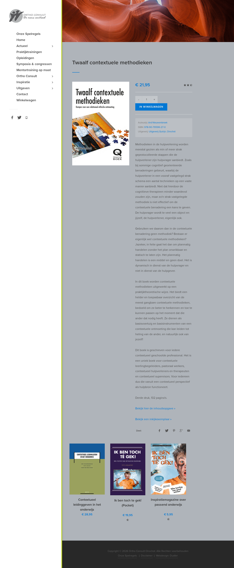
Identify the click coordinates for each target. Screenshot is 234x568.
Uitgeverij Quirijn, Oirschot (162, 131)
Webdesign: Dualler (167, 555)
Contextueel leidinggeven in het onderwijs (87, 505)
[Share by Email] (188, 431)
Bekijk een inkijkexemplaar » (153, 419)
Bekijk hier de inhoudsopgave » (155, 408)
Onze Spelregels (127, 555)
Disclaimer (147, 555)
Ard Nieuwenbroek (157, 122)
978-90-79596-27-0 (155, 127)
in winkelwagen (151, 106)
